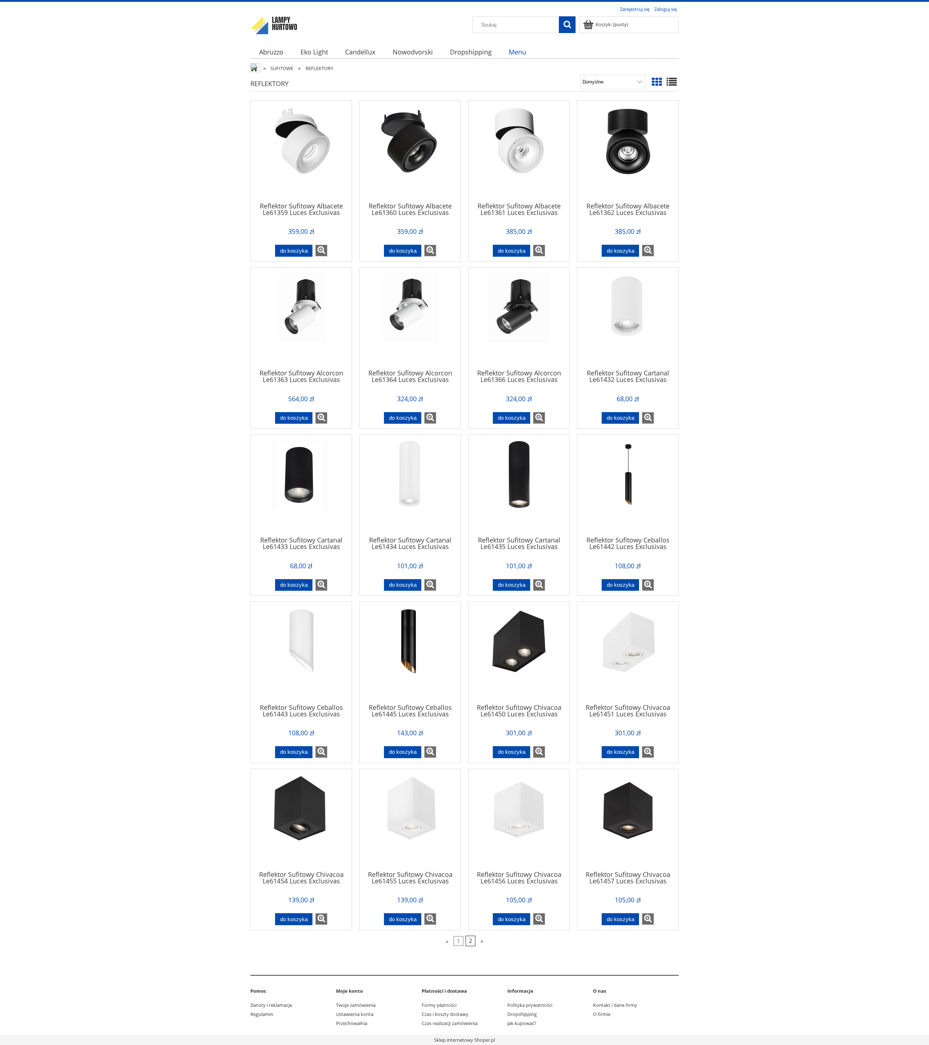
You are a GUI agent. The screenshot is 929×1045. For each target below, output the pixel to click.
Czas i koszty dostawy (445, 1014)
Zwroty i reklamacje (271, 1005)
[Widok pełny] (672, 82)
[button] (321, 250)
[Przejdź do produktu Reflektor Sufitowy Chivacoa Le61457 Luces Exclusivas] (628, 819)
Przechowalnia (351, 1023)
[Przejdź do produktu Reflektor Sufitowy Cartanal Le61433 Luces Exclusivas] (301, 484)
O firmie (601, 1014)
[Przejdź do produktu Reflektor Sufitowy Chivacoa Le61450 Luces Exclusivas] (519, 651)
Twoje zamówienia (356, 1005)
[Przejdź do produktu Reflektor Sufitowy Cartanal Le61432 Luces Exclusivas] (628, 317)
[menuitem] (271, 52)
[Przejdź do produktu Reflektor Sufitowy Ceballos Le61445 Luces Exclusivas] (410, 651)
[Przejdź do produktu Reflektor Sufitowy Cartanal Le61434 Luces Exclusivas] (410, 484)
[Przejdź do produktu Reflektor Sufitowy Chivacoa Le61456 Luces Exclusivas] (519, 819)
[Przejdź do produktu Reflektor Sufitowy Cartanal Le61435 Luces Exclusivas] (519, 484)
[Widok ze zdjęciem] (657, 82)
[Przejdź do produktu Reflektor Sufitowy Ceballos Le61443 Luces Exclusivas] (301, 651)
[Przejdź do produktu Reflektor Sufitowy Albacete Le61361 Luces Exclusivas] (519, 150)
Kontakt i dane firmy (615, 1005)
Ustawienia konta (354, 1014)
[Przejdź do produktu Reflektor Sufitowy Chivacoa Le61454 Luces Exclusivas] (301, 819)
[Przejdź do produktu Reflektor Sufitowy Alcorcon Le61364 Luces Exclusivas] (410, 317)
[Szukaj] (567, 24)
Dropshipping (522, 1014)
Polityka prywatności (529, 1005)
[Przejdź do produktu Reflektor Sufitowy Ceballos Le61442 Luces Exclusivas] (628, 484)
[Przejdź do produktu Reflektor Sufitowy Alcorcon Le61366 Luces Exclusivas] (519, 317)
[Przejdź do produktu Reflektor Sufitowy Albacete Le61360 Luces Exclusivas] (410, 150)
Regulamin (261, 1014)
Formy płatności (439, 1005)
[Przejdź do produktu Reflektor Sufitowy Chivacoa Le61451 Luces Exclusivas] (628, 651)
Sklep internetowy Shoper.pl (464, 1040)
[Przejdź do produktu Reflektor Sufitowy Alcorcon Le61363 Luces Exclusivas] (301, 317)
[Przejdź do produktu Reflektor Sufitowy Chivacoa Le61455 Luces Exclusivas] (410, 819)
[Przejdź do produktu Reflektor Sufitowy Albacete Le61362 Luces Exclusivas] (628, 150)
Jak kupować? (521, 1023)
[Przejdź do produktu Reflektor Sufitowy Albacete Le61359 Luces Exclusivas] (301, 150)
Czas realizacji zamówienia (450, 1023)
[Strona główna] (274, 24)
